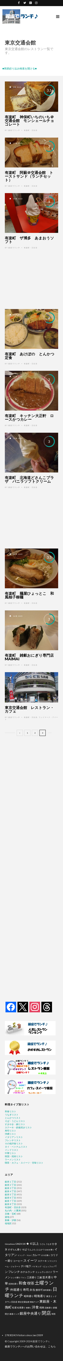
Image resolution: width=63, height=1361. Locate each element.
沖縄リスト (10, 1133)
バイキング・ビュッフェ (42, 1266)
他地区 (8, 1223)
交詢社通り (13, 1284)
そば (24, 1249)
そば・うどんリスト (15, 1121)
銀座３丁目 (10, 1188)
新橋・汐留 (10, 1220)
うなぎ (49, 1244)
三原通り (32, 1277)
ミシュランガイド (43, 1272)
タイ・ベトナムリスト (16, 1146)
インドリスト (11, 1149)
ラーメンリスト (13, 1159)
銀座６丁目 (10, 1197)
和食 (23, 1283)
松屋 (14, 1307)
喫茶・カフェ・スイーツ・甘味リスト (24, 1162)
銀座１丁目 (10, 1181)
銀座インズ (14, 1314)
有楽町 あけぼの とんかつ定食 (29, 356)
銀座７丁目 (10, 1200)
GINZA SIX (20, 1244)
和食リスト (10, 1111)
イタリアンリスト (14, 1137)
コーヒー (18, 1260)
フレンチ (14, 1271)
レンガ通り (16, 1277)
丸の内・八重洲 (13, 1210)
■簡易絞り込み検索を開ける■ (19, 68)
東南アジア (34, 1302)
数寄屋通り (47, 1290)
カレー (36, 1255)
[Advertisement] (31, 279)
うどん (42, 1244)
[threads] (46, 1006)
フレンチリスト (13, 1140)
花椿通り (48, 1307)
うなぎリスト (11, 1114)
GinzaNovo (10, 1244)
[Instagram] (34, 1006)
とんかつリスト (13, 1117)
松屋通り (21, 1307)
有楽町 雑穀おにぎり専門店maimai (29, 657)
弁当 (32, 1289)
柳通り (28, 1308)
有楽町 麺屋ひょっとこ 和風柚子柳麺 (29, 595)
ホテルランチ (27, 1271)
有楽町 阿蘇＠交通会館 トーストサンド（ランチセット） (29, 176)
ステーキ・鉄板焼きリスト (18, 1127)
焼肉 (41, 1307)
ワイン (23, 1277)
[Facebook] (10, 1006)
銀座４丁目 (10, 1191)
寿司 (26, 1289)
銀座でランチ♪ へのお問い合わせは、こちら (30, 1346)
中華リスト (10, 1153)
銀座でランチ (14, 130)
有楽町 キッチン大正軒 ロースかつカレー (29, 417)
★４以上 (32, 1243)
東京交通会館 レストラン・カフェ (29, 709)
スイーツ (30, 1260)
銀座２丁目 (10, 1184)
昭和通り (29, 1296)
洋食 (35, 1307)
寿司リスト (10, 1130)
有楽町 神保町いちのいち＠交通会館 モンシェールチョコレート (29, 120)
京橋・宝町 (10, 1213)
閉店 (46, 1313)
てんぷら (31, 1249)
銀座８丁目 (10, 1204)
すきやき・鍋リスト (15, 1124)
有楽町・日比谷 (30, 130)
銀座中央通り (30, 1313)
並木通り (47, 1277)
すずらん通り (14, 1249)
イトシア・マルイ (25, 1255)
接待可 (39, 1289)
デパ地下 (26, 1266)
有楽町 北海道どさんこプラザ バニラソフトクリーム (29, 479)
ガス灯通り (45, 1255)
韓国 (53, 1314)
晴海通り (40, 1296)
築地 (7, 1217)
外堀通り (16, 1289)
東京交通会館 (24, 1302)
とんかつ (40, 1249)
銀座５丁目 (10, 1194)
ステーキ (42, 1260)
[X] (22, 1006)
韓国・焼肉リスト (14, 1156)
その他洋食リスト (14, 1143)
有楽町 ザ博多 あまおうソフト (29, 240)
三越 (39, 1277)
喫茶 (30, 1283)
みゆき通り (49, 1250)
